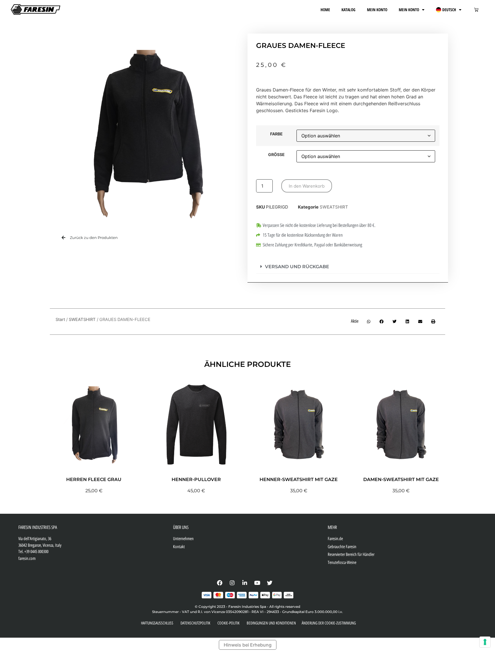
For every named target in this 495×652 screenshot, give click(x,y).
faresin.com (27, 558)
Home (325, 9)
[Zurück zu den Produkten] (63, 238)
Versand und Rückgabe (297, 266)
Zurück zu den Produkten (94, 237)
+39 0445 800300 (36, 551)
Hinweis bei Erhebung (248, 645)
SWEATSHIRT (334, 207)
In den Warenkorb (307, 186)
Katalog (348, 9)
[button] (347, 267)
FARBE (276, 134)
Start (60, 319)
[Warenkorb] (476, 9)
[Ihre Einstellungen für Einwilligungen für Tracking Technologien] (485, 642)
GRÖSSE (276, 155)
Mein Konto (377, 9)
